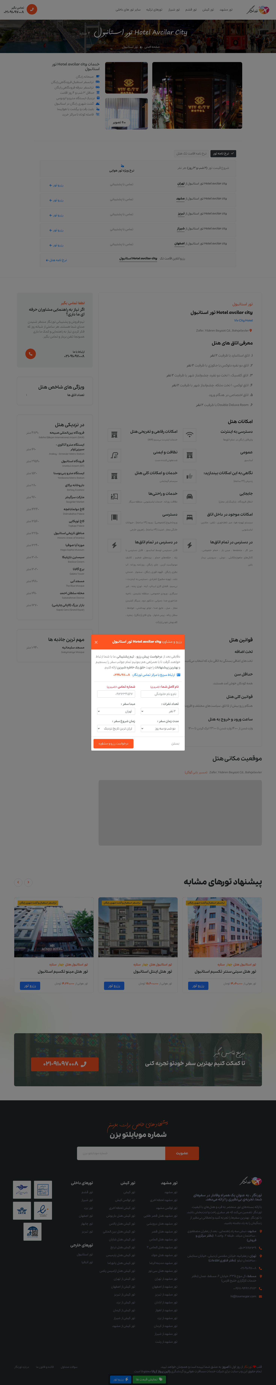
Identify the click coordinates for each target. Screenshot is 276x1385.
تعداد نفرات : (170, 704)
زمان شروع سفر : (123, 721)
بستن (175, 743)
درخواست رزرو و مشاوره (113, 743)
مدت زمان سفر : (168, 721)
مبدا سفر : (128, 704)
